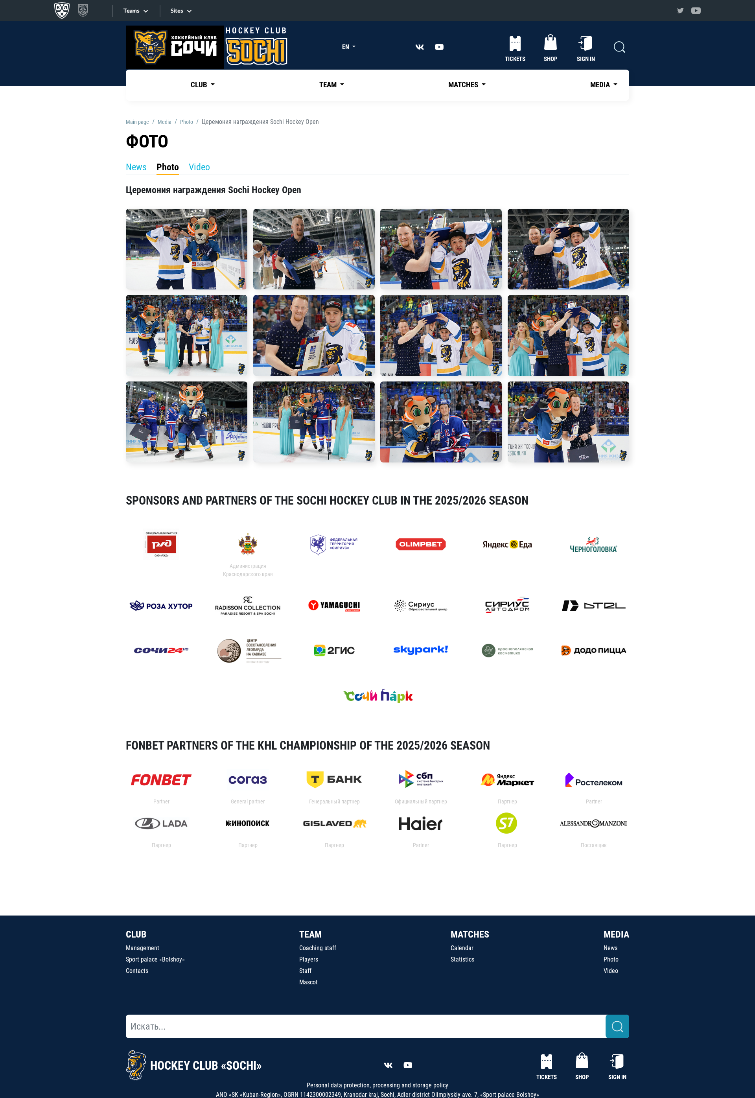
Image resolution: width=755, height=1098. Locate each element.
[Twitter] (680, 10)
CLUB (136, 934)
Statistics (462, 959)
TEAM (310, 934)
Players (308, 959)
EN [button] (346, 47)
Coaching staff (317, 948)
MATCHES (470, 934)
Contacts (137, 971)
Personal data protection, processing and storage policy (377, 1085)
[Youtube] (696, 10)
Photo (168, 167)
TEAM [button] (328, 84)
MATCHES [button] (464, 84)
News (136, 167)
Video (199, 167)
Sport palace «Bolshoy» (155, 959)
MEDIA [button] (600, 84)
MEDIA (616, 934)
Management (142, 948)
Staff (305, 971)
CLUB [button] (200, 84)
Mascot (308, 982)
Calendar (462, 948)
